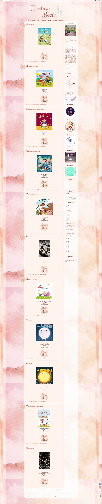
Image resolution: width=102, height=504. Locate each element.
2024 (67, 206)
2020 (67, 242)
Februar (68, 219)
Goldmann (66, 54)
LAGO (68, 59)
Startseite (45, 489)
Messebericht (71, 62)
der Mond (28, 320)
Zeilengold (69, 73)
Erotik (71, 51)
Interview (66, 57)
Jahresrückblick (70, 57)
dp (75, 48)
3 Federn (73, 40)
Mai (67, 215)
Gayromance (74, 53)
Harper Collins (74, 54)
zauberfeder (66, 73)
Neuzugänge (67, 64)
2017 (67, 246)
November (68, 209)
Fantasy (67, 52)
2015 (67, 249)
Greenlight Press (70, 54)
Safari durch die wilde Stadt (33, 151)
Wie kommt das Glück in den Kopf (34, 406)
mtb (73, 62)
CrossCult (74, 47)
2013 (67, 251)
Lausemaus (71, 59)
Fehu (73, 52)
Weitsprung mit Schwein (32, 194)
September (68, 211)
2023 (67, 238)
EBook (75, 49)
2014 (67, 250)
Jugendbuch (74, 57)
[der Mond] (44, 357)
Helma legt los (30, 24)
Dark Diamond (67, 48)
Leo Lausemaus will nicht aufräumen (35, 109)
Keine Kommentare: (43, 61)
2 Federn (69, 40)
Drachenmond (67, 49)
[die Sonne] (44, 400)
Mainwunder (74, 61)
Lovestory (69, 61)
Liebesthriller (71, 60)
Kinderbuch (66, 58)
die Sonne (29, 363)
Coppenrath (71, 47)
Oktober (68, 210)
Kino (69, 58)
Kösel (65, 59)
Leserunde (66, 60)
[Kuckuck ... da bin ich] (44, 313)
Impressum (55, 20)
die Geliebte (29, 236)
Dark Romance (72, 48)
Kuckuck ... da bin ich (31, 279)
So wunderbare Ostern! (32, 66)
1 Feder (66, 40)
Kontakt (49, 20)
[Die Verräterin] (44, 485)
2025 (67, 205)
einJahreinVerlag (67, 51)
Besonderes (44, 20)
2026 (67, 204)
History (75, 55)
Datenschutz (61, 20)
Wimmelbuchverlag (67, 72)
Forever (68, 53)
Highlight (72, 55)
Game (71, 53)
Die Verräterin (30, 448)
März (67, 218)
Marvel (68, 62)
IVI (67, 57)
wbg (75, 71)
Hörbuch (71, 56)
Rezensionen (32, 20)
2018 (67, 245)
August (68, 213)
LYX (71, 61)
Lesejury (75, 59)
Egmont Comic (73, 50)
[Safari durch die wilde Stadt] (44, 187)
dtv (72, 49)
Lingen (75, 60)
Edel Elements (67, 50)
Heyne (69, 55)
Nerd (75, 62)
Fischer (66, 53)
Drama (70, 49)
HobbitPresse (67, 56)
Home (28, 20)
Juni (67, 214)
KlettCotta (71, 58)
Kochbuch (74, 58)
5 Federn (70, 42)
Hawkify (66, 55)
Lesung (69, 60)
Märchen (66, 62)
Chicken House (67, 47)
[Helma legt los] (44, 60)
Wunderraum (74, 72)
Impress (74, 56)
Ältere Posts (59, 489)
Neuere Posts (29, 489)
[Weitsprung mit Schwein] (44, 230)
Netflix (65, 63)
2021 (67, 241)
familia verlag (74, 51)
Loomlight (66, 61)
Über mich (38, 20)
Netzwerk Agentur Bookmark (71, 63)
